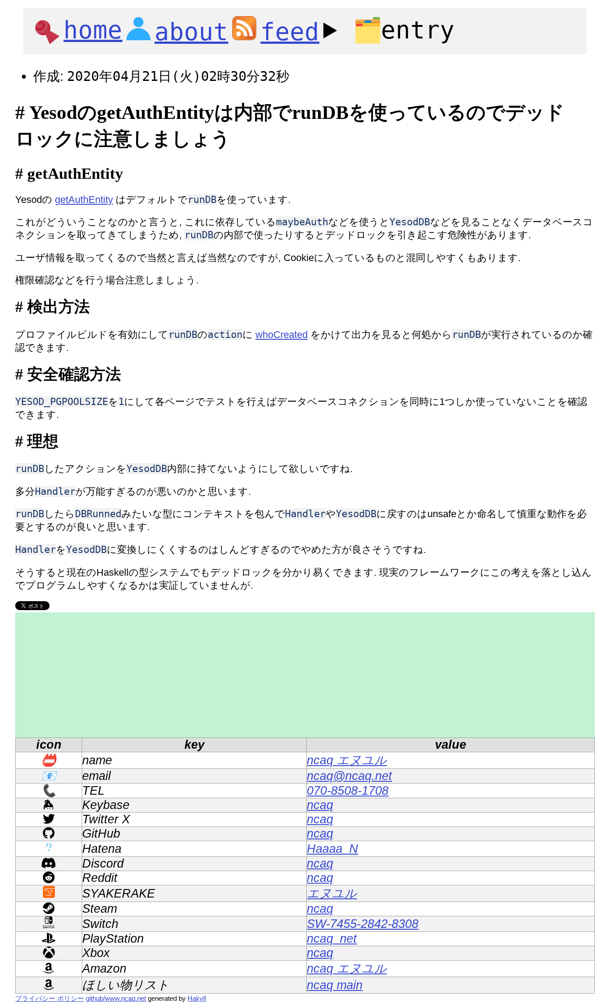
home (92, 30)
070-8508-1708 (348, 790)
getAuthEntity (84, 199)
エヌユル (332, 893)
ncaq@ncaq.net (349, 776)
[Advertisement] (283, 675)
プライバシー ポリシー (49, 998)
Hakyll (197, 998)
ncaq (320, 805)
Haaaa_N (332, 849)
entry (404, 30)
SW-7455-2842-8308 (362, 924)
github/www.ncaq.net (116, 998)
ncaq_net (332, 938)
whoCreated (281, 334)
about (191, 32)
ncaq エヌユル (347, 760)
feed (289, 32)
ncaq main (335, 985)
